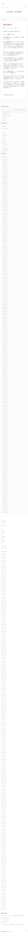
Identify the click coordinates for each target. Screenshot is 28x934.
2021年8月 (5, 287)
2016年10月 (5, 410)
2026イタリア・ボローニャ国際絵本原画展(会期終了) (15, 109)
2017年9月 (5, 386)
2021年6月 (5, 291)
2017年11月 (5, 382)
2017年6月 (5, 393)
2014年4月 (5, 477)
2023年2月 (5, 247)
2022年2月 (5, 273)
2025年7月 (5, 185)
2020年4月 (5, 320)
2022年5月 (5, 267)
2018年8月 (5, 362)
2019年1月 (5, 351)
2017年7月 (5, 390)
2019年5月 (5, 342)
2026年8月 (5, 156)
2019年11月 (5, 329)
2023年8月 (5, 234)
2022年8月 (5, 260)
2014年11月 (5, 461)
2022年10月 (5, 256)
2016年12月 (5, 406)
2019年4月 (5, 344)
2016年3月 (5, 426)
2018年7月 (5, 364)
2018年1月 (5, 377)
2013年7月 (5, 494)
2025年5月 (5, 190)
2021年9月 (5, 285)
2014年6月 (5, 472)
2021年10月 (5, 282)
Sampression (10, 931)
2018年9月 (5, 360)
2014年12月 (5, 459)
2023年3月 (5, 245)
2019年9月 (5, 333)
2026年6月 (5, 161)
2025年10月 (5, 179)
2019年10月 (5, 331)
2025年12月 (5, 174)
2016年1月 (5, 430)
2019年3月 (5, 346)
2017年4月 (5, 397)
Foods (4, 133)
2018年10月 (5, 357)
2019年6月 (5, 340)
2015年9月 (5, 439)
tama (13, 28)
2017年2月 (5, 402)
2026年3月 (5, 167)
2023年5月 (5, 240)
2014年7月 (5, 470)
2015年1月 (5, 457)
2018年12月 (5, 353)
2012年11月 (5, 512)
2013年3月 (5, 503)
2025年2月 (5, 196)
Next (25, 19)
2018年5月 (5, 368)
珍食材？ (5, 120)
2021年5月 (5, 293)
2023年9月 (5, 232)
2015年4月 (5, 450)
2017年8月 (5, 388)
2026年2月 (5, 170)
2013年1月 (5, 507)
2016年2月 (5, 428)
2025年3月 (5, 194)
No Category (5, 144)
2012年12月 (5, 510)
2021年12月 (5, 278)
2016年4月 (5, 424)
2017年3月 (5, 399)
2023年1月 (5, 249)
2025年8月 (5, 183)
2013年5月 (5, 499)
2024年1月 (5, 223)
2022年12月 (5, 251)
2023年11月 (5, 227)
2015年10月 (5, 437)
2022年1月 (5, 276)
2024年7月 (5, 212)
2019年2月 (5, 349)
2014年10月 (5, 463)
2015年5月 (5, 448)
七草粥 (4, 117)
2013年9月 (5, 490)
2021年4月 (5, 296)
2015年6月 (5, 446)
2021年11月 (5, 280)
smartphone (5, 148)
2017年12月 (5, 379)
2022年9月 (5, 258)
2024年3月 (5, 220)
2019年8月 (5, 335)
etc (3, 130)
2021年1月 (5, 302)
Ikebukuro (5, 135)
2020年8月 (5, 313)
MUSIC (4, 141)
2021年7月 (5, 289)
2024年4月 (5, 218)
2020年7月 (5, 315)
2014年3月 (5, 479)
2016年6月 (5, 419)
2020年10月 (5, 309)
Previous (3, 19)
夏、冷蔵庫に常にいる (6, 917)
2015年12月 (5, 432)
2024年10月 (5, 205)
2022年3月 (5, 271)
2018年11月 (5, 355)
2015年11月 (5, 435)
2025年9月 (5, 181)
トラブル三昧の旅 (5, 920)
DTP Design (5, 128)
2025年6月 (5, 187)
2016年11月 (5, 408)
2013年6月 (5, 496)
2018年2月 (5, 375)
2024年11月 (5, 203)
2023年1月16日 (7, 28)
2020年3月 (5, 322)
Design (4, 126)
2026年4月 (5, 165)
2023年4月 (5, 243)
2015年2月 (5, 454)
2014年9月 (5, 466)
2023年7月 (5, 236)
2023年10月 (5, 229)
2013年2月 (5, 505)
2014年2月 (5, 481)
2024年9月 (5, 207)
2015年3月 (5, 452)
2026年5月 (5, 163)
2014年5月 (5, 474)
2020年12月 (5, 304)
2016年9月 (5, 413)
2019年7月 (5, 337)
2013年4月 (5, 501)
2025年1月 (5, 198)
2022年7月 (5, 262)
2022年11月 (5, 254)
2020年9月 (5, 311)
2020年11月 (5, 307)
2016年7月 (5, 417)
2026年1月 (5, 172)
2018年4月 (5, 371)
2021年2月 (5, 300)
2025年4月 (5, 192)
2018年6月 (5, 366)
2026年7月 (5, 159)
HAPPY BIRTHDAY (7, 115)
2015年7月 (5, 443)
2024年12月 (5, 201)
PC (3, 146)
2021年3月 (5, 298)
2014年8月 (5, 468)
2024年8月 (5, 209)
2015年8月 (5, 441)
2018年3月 (5, 373)
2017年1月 (5, 404)
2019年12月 (5, 326)
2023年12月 (5, 225)
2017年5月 (5, 395)
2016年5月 (5, 421)
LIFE (17, 28)
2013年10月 (5, 488)
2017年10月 (5, 384)
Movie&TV (5, 139)
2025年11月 (5, 176)
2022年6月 (5, 265)
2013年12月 (5, 483)
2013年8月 (5, 492)
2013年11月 (5, 485)
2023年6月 (5, 238)
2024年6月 (5, 214)
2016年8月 (5, 415)
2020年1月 (5, 324)
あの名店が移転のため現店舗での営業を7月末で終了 (13, 924)
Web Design (5, 150)
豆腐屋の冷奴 (4, 922)
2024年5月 (5, 216)
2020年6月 (5, 318)
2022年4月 (5, 269)
